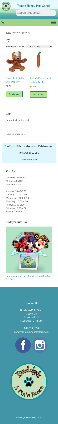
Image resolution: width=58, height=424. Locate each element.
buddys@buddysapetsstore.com (31, 332)
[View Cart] (2, 22)
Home (8, 32)
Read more (14, 94)
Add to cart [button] (38, 94)
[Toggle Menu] (53, 22)
